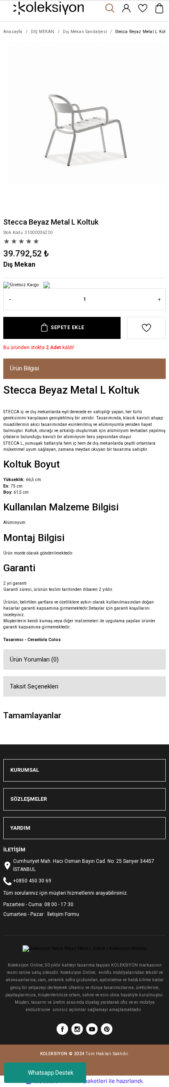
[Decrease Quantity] (9, 299)
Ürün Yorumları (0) (34, 659)
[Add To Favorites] (146, 328)
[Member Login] (126, 8)
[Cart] (159, 8)
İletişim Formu (62, 914)
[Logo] (48, 8)
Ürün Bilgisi (24, 368)
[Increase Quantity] (159, 299)
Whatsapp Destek (50, 1072)
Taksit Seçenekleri (34, 686)
